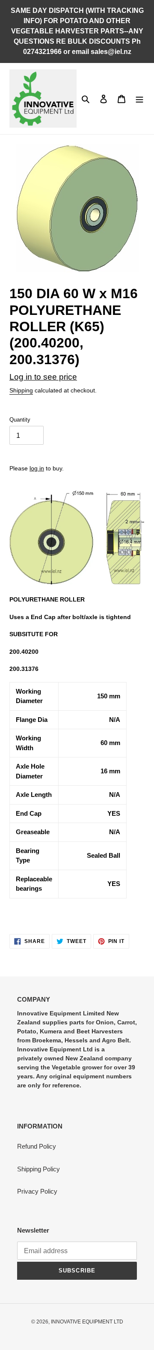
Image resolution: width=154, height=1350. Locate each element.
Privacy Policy (37, 1191)
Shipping (21, 390)
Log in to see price (43, 376)
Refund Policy (36, 1146)
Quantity (19, 419)
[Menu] (139, 99)
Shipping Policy (38, 1169)
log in (37, 468)
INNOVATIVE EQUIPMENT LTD (87, 1322)
